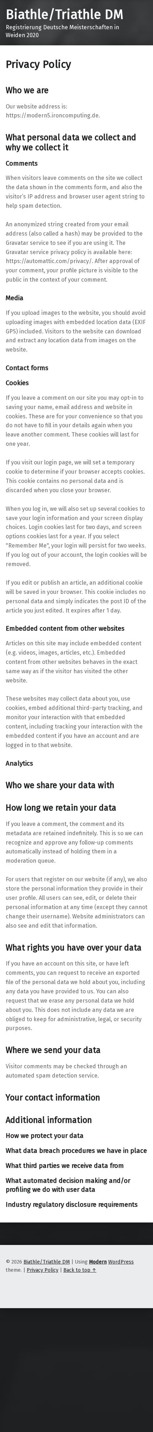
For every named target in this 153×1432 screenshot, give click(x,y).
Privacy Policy (42, 1270)
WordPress (121, 1262)
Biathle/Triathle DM (64, 14)
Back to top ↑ (79, 1270)
